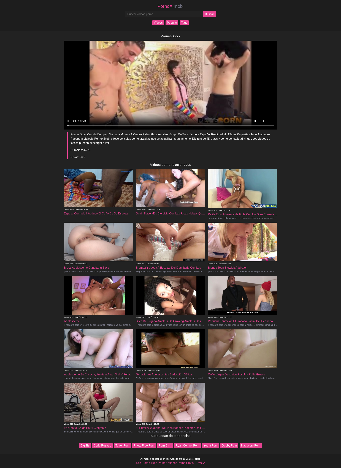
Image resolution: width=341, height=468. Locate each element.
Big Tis (85, 445)
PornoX (170, 6)
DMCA (201, 462)
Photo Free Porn (144, 445)
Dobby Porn (229, 445)
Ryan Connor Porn (187, 445)
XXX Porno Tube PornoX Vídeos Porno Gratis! (165, 462)
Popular (172, 22)
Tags (184, 22)
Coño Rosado (102, 445)
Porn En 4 (165, 445)
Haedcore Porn (250, 445)
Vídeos (158, 22)
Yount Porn (211, 445)
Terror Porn (122, 445)
